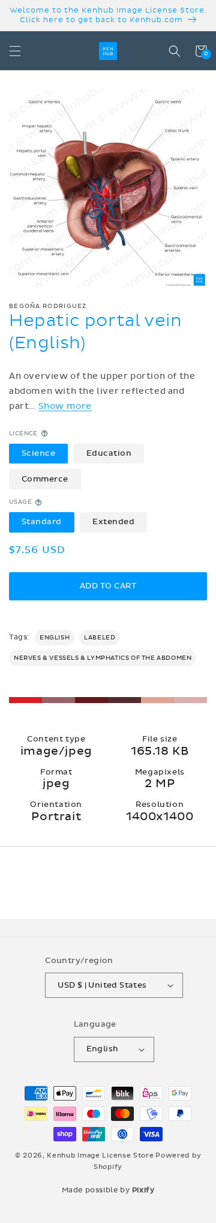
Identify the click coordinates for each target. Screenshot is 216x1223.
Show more (65, 406)
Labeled (99, 637)
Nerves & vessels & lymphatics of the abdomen (102, 658)
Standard (42, 522)
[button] (15, 51)
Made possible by (108, 1190)
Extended (113, 522)
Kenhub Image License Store (100, 1155)
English (55, 637)
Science (39, 453)
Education (109, 453)
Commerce (45, 479)
